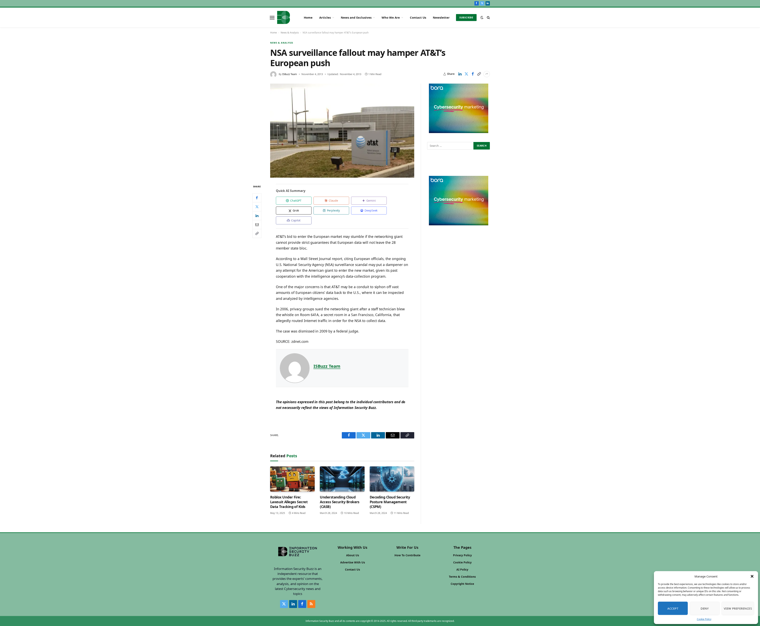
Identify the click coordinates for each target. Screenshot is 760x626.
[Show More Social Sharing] (487, 74)
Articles (325, 17)
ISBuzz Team (289, 74)
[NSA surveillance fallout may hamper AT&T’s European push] (342, 131)
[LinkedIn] (256, 215)
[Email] (256, 224)
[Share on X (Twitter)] (466, 74)
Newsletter (441, 17)
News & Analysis (290, 32)
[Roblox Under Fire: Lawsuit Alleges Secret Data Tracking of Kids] (292, 479)
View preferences (738, 608)
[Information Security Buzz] (283, 17)
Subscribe (466, 17)
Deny (705, 608)
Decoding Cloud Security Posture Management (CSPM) (390, 502)
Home (308, 17)
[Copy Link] (479, 74)
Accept (672, 608)
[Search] (488, 17)
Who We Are (391, 17)
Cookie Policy (704, 619)
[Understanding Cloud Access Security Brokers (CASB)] (342, 479)
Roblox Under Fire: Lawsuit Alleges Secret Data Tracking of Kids (289, 502)
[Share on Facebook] (473, 74)
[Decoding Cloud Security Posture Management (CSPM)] (392, 479)
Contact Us (418, 17)
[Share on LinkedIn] (460, 74)
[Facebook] (256, 197)
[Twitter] (256, 206)
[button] (752, 576)
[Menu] (272, 17)
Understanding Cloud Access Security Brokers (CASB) (339, 502)
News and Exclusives (356, 17)
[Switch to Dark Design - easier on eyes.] (482, 17)
